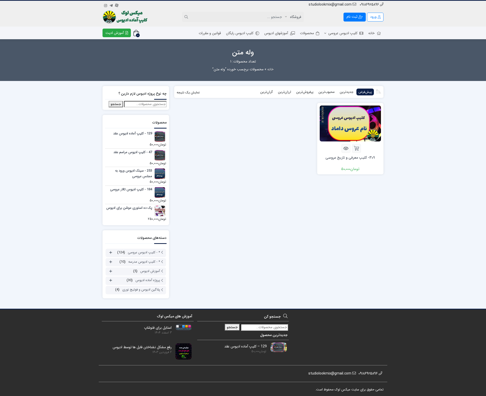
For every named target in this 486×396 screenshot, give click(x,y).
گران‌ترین (266, 92)
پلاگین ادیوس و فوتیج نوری (141, 289)
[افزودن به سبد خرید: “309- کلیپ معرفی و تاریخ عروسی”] (356, 148)
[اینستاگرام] (106, 5)
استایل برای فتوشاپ (158, 327)
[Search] (187, 17)
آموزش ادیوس (150, 271)
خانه (371, 33)
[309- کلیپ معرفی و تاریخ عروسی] (350, 123)
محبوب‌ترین (326, 92)
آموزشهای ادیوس (276, 33)
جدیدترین (346, 92)
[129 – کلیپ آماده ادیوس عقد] (277, 347)
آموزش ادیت (115, 33)
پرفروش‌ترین (304, 92)
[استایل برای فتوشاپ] (182, 327)
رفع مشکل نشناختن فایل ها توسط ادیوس (142, 347)
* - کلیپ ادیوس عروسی (144, 252)
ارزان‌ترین (284, 92)
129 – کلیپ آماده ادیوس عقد (245, 346)
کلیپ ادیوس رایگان (239, 33)
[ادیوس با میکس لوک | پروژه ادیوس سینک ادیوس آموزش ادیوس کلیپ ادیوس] (126, 17)
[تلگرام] (111, 5)
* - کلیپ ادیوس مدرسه (144, 261)
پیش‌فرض (365, 92)
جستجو (116, 104)
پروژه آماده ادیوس (147, 280)
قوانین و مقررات (210, 33)
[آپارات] (117, 5)
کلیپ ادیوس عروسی (342, 33)
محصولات (307, 33)
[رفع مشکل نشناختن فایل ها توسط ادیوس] (182, 351)
